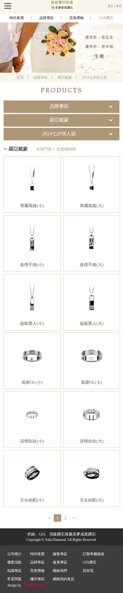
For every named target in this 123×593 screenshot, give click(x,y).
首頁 (20, 77)
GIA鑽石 (106, 18)
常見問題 (14, 579)
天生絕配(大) (92, 500)
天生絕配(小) (32, 500)
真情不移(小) (32, 265)
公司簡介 (14, 554)
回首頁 (88, 571)
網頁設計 (36, 585)
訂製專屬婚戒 (93, 554)
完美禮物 (76, 18)
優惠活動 (14, 562)
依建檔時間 (66, 149)
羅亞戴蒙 (65, 77)
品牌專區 (46, 18)
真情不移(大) (92, 265)
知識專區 (14, 571)
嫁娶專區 (60, 554)
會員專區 (60, 562)
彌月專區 (37, 579)
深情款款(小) (32, 441)
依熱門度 (44, 149)
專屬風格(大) (92, 206)
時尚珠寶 (17, 18)
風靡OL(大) (91, 382)
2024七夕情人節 (94, 77)
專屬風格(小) (32, 206)
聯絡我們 (60, 571)
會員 (119, 5)
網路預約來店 (63, 579)
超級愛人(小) (32, 323)
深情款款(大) (92, 441)
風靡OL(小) (32, 382)
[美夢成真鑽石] (61, 8)
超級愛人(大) (92, 323)
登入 (110, 5)
